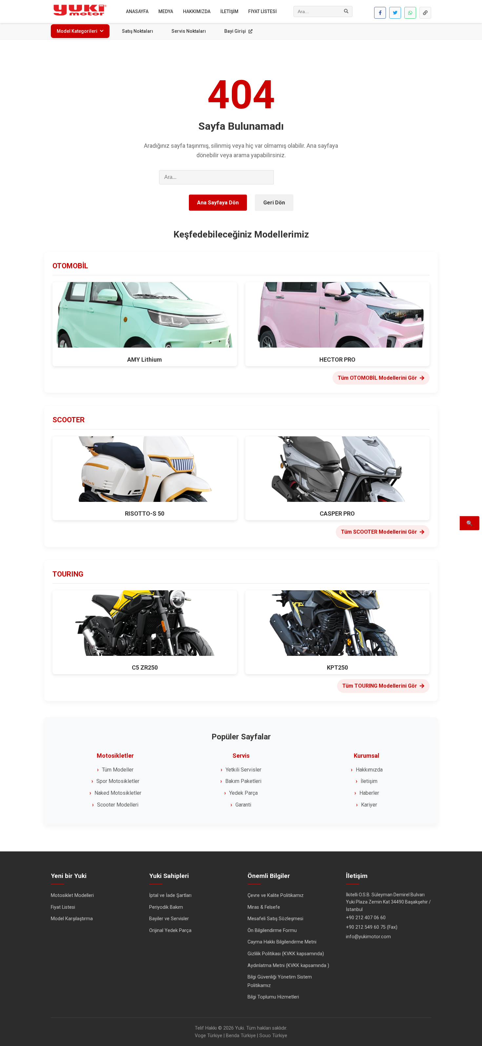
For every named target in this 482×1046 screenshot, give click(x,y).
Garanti (243, 805)
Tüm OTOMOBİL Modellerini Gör (377, 378)
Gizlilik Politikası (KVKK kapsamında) (286, 954)
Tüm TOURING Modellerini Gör (379, 686)
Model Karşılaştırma (72, 919)
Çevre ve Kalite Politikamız (276, 895)
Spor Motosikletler (117, 781)
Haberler (369, 793)
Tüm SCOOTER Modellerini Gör (379, 532)
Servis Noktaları (188, 31)
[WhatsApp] (410, 13)
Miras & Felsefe (264, 907)
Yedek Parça (243, 793)
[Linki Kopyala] (425, 13)
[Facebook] (380, 13)
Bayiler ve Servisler (169, 919)
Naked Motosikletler (117, 793)
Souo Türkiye (273, 1035)
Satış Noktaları (137, 31)
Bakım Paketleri (243, 781)
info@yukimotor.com (368, 937)
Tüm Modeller (117, 770)
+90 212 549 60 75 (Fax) (371, 927)
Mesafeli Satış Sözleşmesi (275, 919)
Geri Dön (274, 203)
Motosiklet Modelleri (72, 895)
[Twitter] (395, 13)
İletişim (369, 781)
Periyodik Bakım (166, 907)
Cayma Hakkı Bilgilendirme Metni (282, 942)
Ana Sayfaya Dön (218, 203)
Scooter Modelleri (117, 805)
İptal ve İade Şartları (170, 895)
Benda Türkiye (241, 1035)
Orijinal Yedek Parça (170, 930)
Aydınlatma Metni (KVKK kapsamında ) (288, 965)
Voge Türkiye (208, 1035)
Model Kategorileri (77, 31)
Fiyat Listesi (63, 907)
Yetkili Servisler (243, 770)
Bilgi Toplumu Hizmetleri (273, 997)
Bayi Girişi (235, 31)
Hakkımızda (369, 770)
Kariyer (369, 805)
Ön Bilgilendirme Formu (272, 930)
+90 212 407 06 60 (366, 918)
